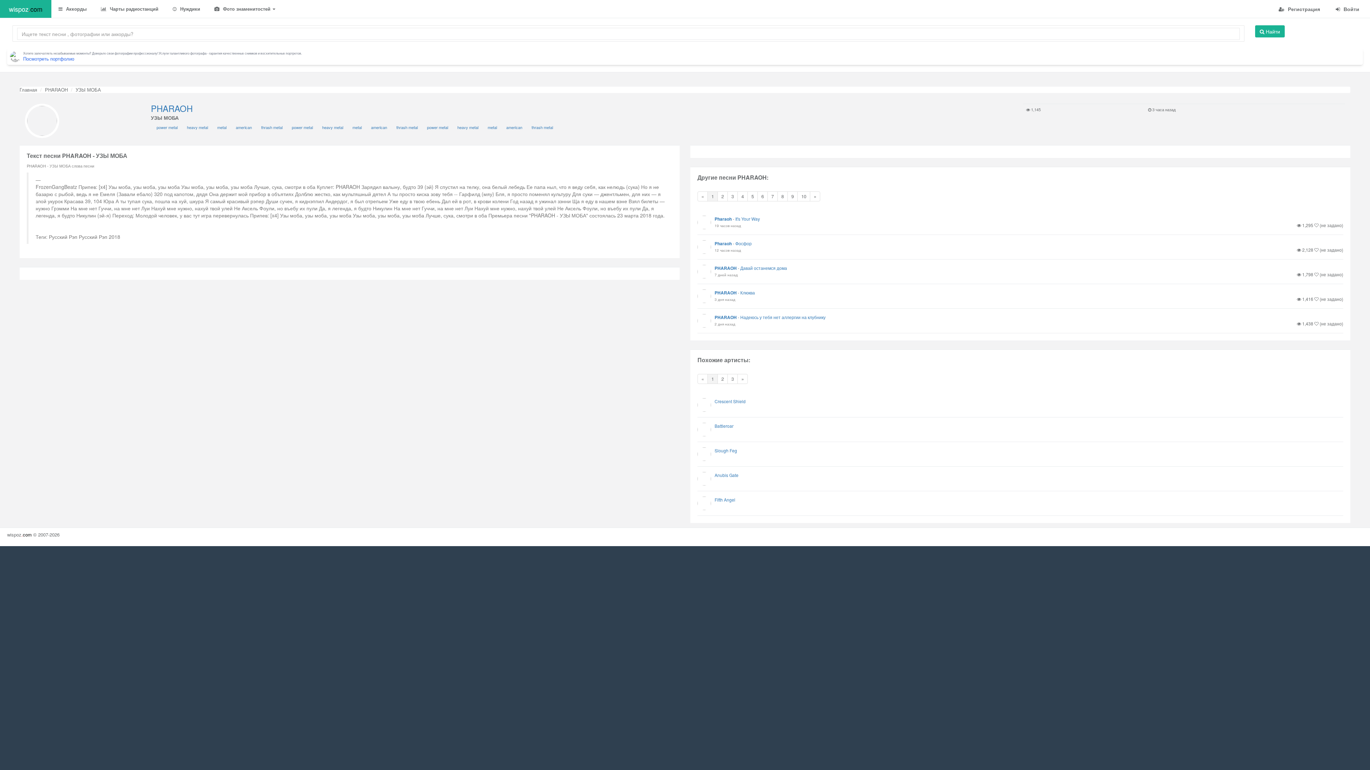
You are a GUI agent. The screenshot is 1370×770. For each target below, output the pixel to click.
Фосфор (743, 243)
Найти (1272, 31)
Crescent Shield (730, 401)
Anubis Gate (727, 475)
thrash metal (272, 127)
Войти (1350, 8)
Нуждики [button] (189, 8)
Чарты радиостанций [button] (133, 8)
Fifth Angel (725, 500)
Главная (28, 89)
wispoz (25, 9)
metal (222, 127)
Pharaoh (723, 219)
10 (803, 196)
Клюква (747, 292)
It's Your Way (747, 219)
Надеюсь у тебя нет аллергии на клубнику (783, 317)
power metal (167, 127)
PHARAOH (56, 89)
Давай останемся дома (763, 268)
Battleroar (724, 426)
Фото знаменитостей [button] (247, 8)
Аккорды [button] (76, 8)
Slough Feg (726, 450)
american (244, 127)
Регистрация (1303, 8)
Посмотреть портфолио (48, 58)
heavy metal (197, 127)
